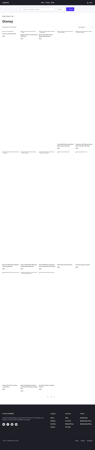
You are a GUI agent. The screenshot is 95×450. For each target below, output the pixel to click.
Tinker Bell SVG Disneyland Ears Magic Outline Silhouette (65, 145)
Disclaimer (90, 440)
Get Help (67, 427)
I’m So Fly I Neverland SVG (9, 33)
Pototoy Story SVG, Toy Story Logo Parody (9, 386)
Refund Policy (69, 424)
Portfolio (53, 424)
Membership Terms (85, 421)
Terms (77, 440)
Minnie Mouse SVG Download (64, 264)
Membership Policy (85, 424)
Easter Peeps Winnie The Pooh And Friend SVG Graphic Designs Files (29, 387)
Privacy (83, 440)
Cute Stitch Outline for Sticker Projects (46, 386)
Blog (66, 418)
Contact (52, 427)
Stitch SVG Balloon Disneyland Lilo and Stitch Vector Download (47, 265)
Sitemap (52, 421)
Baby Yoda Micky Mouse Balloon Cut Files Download (10, 265)
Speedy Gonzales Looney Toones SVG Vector (29, 35)
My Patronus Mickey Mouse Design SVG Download (46, 35)
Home (3, 16)
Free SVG (68, 421)
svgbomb (5, 2)
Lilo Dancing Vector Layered (83, 264)
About (52, 418)
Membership (83, 418)
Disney (8, 16)
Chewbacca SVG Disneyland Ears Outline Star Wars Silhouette (84, 145)
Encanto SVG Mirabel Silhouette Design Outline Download (29, 265)
